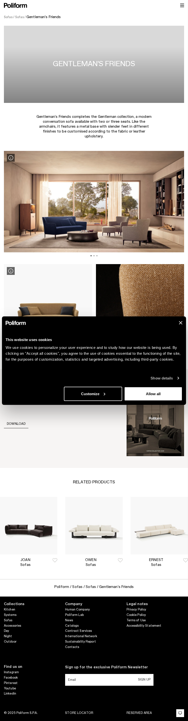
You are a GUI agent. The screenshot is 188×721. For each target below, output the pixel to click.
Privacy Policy (136, 609)
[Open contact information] (180, 713)
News (69, 620)
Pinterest (11, 683)
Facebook (11, 677)
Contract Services (78, 630)
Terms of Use (136, 620)
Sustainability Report (80, 641)
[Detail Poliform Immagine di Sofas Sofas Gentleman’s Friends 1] (11, 158)
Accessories (12, 625)
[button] (54, 560)
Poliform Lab (74, 614)
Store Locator (79, 712)
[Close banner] (180, 322)
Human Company (77, 609)
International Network (81, 636)
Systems (10, 614)
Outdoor (10, 641)
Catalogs (72, 625)
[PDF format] (155, 418)
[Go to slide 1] (91, 255)
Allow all (153, 393)
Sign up (144, 679)
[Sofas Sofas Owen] (94, 525)
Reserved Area (139, 712)
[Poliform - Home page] (15, 5)
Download (16, 423)
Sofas (8, 620)
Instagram (11, 672)
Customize (90, 393)
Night (8, 636)
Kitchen (9, 609)
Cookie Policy (136, 614)
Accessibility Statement (144, 625)
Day (6, 630)
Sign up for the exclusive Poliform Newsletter (106, 667)
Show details (162, 378)
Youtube (10, 688)
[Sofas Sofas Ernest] (159, 525)
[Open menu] (182, 5)
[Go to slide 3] (96, 255)
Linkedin (10, 693)
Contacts (72, 647)
